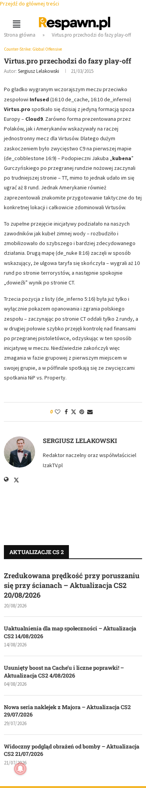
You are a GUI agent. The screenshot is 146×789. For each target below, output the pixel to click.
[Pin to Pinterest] (81, 411)
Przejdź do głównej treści (29, 3)
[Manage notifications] (20, 769)
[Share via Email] (90, 411)
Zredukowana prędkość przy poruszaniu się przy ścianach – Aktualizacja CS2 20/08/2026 (71, 585)
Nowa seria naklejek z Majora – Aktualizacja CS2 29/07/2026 (67, 710)
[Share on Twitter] (73, 411)
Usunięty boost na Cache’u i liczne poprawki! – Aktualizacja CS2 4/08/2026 (64, 671)
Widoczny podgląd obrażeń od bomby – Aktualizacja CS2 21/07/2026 (71, 750)
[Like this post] (57, 411)
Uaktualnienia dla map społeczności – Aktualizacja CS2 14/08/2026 (70, 632)
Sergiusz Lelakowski (38, 71)
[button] (16, 24)
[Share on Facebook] (66, 411)
